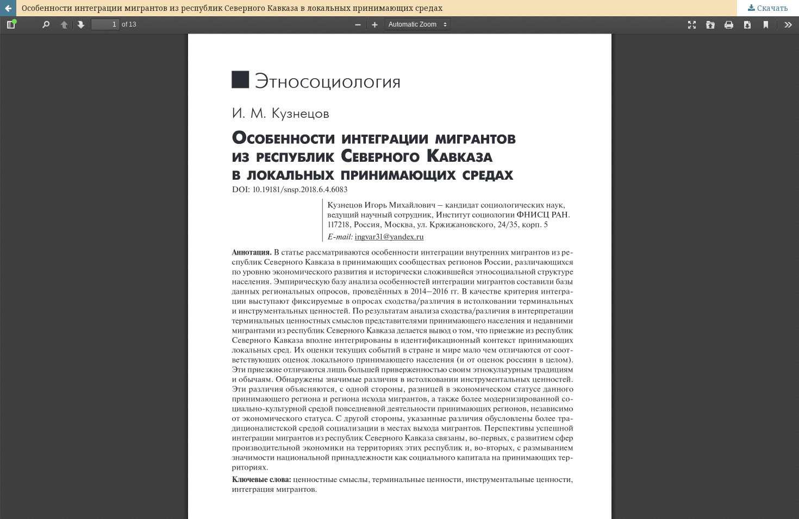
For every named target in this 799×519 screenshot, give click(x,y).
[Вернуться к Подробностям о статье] (8, 8)
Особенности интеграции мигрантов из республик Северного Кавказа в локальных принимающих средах (232, 8)
